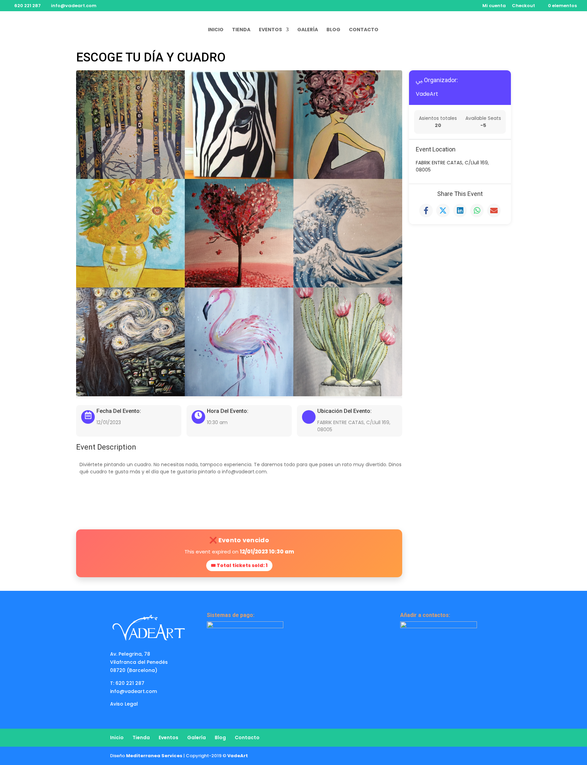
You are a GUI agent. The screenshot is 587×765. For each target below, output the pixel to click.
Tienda (241, 30)
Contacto (363, 30)
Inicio (216, 30)
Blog (333, 30)
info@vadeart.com (133, 691)
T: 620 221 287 (127, 683)
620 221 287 (27, 5)
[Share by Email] (494, 210)
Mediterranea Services (154, 755)
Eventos (270, 30)
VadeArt (427, 94)
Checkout (523, 6)
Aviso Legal (124, 703)
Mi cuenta (494, 6)
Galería (307, 30)
